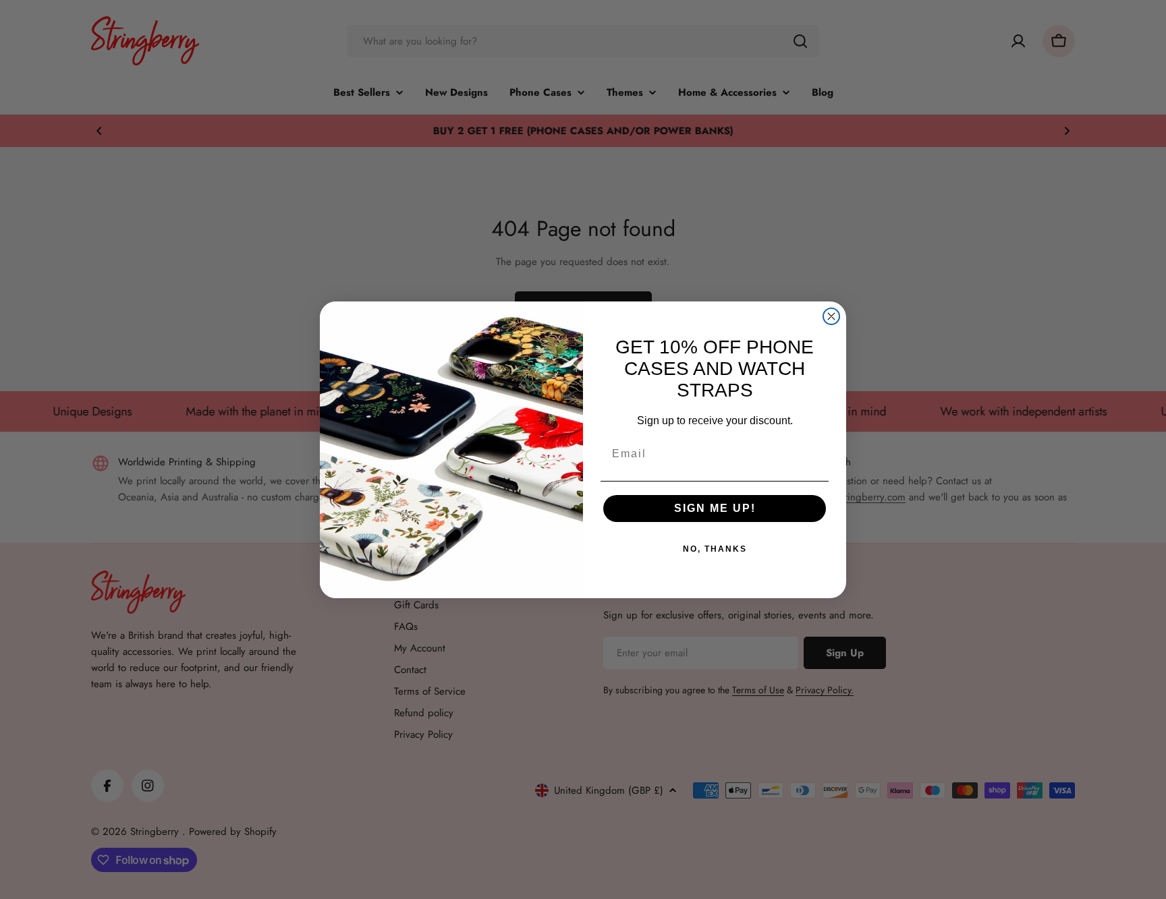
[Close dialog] (831, 316)
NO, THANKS (715, 549)
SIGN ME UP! (715, 508)
